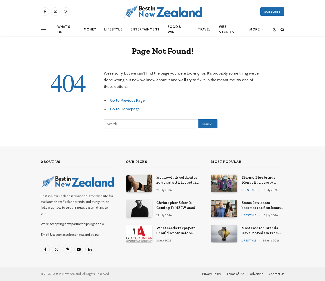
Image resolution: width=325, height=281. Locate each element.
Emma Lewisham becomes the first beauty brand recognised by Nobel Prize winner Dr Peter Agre (262, 206)
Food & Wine (174, 29)
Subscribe (272, 11)
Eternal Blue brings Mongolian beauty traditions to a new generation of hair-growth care (258, 180)
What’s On (63, 29)
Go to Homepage (125, 108)
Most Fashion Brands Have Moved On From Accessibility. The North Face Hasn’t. (262, 231)
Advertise (256, 274)
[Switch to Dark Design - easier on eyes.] (274, 29)
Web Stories (226, 29)
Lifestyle (113, 29)
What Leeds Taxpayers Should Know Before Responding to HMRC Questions (175, 231)
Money (90, 29)
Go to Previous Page (127, 100)
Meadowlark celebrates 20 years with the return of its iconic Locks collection (177, 180)
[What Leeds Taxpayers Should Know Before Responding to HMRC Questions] (139, 233)
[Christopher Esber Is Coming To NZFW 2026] (139, 208)
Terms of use (236, 274)
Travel (204, 29)
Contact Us (276, 274)
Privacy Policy (211, 274)
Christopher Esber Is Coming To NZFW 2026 (175, 205)
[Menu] (43, 29)
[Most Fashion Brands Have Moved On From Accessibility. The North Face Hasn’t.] (224, 233)
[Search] (282, 29)
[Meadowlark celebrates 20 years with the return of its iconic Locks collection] (139, 183)
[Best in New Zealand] (162, 11)
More (254, 29)
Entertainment (144, 29)
